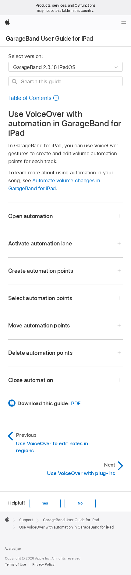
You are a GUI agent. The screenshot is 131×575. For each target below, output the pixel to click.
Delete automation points (40, 352)
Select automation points (40, 298)
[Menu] (123, 22)
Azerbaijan (13, 548)
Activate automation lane (40, 243)
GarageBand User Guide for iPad (49, 38)
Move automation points (39, 325)
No (80, 503)
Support (26, 520)
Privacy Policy (43, 564)
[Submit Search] (15, 81)
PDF (76, 403)
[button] (33, 97)
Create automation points (40, 270)
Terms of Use (15, 564)
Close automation (30, 380)
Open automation (30, 216)
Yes (45, 503)
